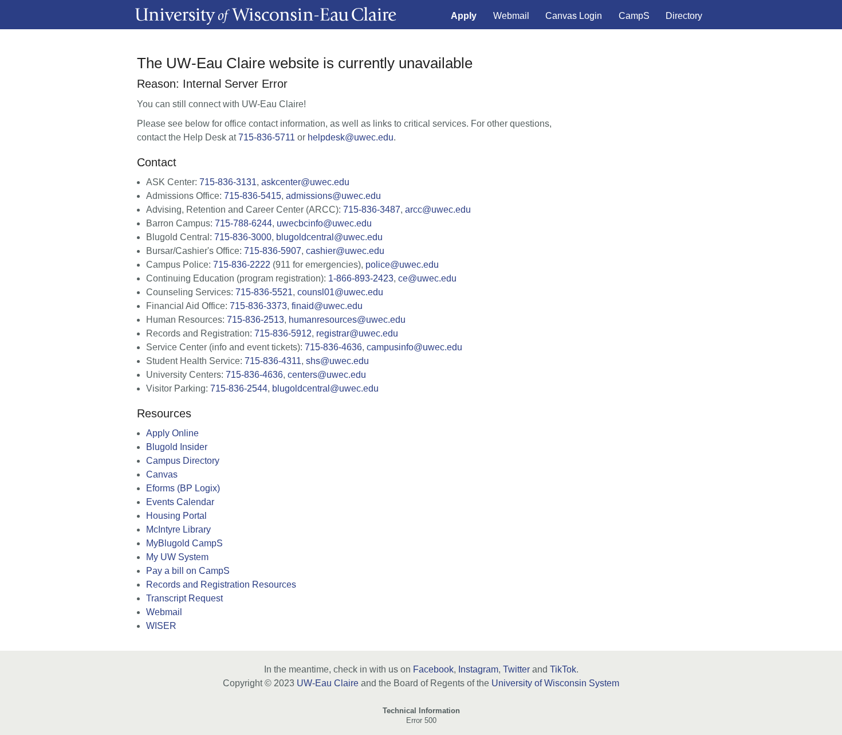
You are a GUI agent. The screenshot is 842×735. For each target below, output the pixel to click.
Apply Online (172, 433)
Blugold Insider (176, 447)
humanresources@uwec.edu (347, 320)
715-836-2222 (241, 264)
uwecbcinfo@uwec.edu (324, 223)
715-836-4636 (333, 347)
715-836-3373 (258, 306)
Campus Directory (182, 461)
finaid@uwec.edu (327, 306)
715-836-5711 (266, 137)
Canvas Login (573, 16)
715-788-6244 (243, 223)
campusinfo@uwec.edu (414, 347)
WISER (161, 626)
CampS (634, 16)
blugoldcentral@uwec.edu (329, 237)
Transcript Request (184, 598)
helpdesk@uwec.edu (351, 137)
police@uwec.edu (402, 264)
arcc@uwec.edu (438, 209)
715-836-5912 (283, 333)
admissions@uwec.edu (333, 196)
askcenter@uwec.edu (305, 182)
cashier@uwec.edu (345, 251)
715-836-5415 (252, 196)
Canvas (162, 474)
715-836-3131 (228, 182)
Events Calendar (180, 502)
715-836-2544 (238, 388)
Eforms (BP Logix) (183, 488)
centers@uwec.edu (327, 375)
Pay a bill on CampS (188, 571)
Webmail (511, 16)
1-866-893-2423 (361, 278)
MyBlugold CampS (184, 543)
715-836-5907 (272, 251)
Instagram (478, 669)
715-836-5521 (264, 292)
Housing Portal (176, 516)
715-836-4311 (273, 361)
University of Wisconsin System (555, 683)
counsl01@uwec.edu (340, 292)
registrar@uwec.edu (357, 333)
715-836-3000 (243, 237)
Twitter (516, 669)
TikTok (563, 669)
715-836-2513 (255, 320)
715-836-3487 (371, 209)
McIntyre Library (178, 529)
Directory (684, 16)
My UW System (177, 557)
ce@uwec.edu (427, 278)
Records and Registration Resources (221, 584)
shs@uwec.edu (337, 361)
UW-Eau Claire (328, 683)
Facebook (433, 669)
